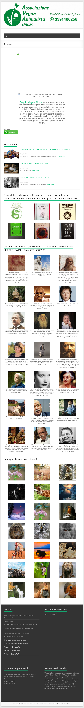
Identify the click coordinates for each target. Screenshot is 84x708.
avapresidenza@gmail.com (17, 640)
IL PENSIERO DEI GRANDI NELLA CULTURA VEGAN (35, 177)
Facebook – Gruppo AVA (12, 647)
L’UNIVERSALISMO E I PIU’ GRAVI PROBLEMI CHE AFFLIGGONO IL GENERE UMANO (45, 149)
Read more (61, 156)
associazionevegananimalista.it (17, 643)
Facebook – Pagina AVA (12, 650)
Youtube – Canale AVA (11, 654)
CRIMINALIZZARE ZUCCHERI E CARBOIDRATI (34, 163)
